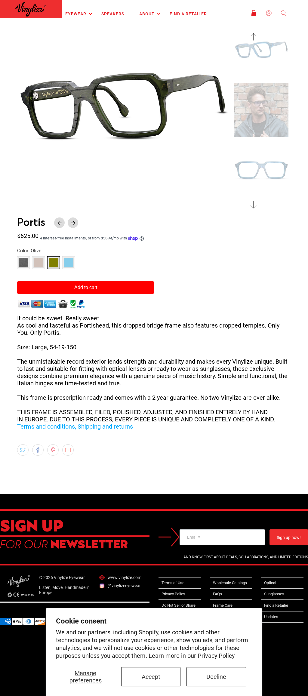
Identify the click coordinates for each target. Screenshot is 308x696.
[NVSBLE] (38, 262)
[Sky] (68, 262)
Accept (151, 676)
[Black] (23, 262)
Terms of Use (173, 583)
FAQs (217, 594)
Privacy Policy (216, 655)
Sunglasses (274, 594)
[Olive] (53, 262)
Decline (216, 676)
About (147, 14)
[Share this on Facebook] (38, 450)
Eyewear (75, 14)
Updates (271, 616)
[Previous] (253, 36)
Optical (270, 583)
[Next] (253, 204)
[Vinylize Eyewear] (30, 9)
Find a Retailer (188, 14)
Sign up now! (289, 537)
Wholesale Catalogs (230, 583)
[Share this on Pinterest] (53, 450)
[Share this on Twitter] (23, 450)
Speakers (112, 14)
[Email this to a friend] (68, 450)
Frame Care (223, 605)
